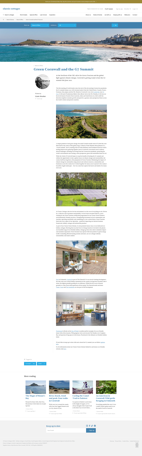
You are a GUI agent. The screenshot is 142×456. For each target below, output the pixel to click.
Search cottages (9, 15)
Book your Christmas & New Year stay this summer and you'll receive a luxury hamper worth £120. (70, 1)
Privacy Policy (118, 441)
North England (53, 441)
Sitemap (112, 441)
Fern (57, 279)
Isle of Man (72, 441)
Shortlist (126, 9)
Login (134, 9)
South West (28, 441)
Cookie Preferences (134, 441)
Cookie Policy (125, 441)
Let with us (108, 15)
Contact (135, 15)
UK (60, 25)
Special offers (33, 15)
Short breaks (23, 15)
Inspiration (52, 15)
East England (61, 441)
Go (115, 25)
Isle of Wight (74, 331)
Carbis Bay (96, 92)
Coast (61, 287)
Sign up (91, 430)
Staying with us (117, 15)
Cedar (57, 287)
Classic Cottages (8, 441)
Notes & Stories (97, 15)
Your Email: (50, 430)
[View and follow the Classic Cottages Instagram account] (87, 426)
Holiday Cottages (20, 441)
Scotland (66, 441)
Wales (40, 441)
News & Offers (36, 25)
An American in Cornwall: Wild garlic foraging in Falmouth (105, 398)
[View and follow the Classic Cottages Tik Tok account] (92, 426)
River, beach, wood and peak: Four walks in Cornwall (58, 398)
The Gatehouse (70, 287)
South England (34, 441)
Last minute (43, 15)
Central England (46, 441)
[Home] (3, 19)
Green (41, 363)
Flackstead (59, 331)
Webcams (127, 15)
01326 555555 (109, 9)
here (65, 349)
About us (88, 15)
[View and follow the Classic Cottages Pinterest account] (95, 426)
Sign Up (118, 9)
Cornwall (69, 279)
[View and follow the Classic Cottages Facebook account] (89, 426)
